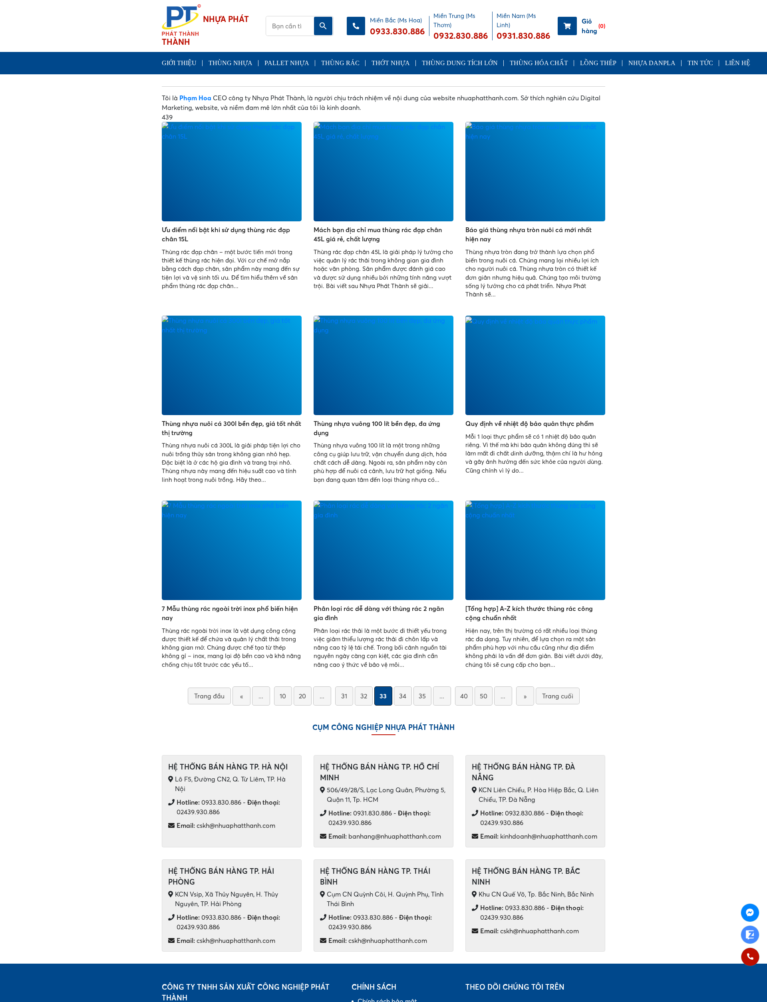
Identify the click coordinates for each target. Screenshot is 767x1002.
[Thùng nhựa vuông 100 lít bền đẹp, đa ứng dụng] (383, 365)
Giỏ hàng (593, 26)
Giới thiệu (179, 63)
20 (302, 696)
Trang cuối (557, 696)
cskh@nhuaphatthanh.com (226, 825)
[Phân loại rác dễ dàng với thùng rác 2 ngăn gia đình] (383, 550)
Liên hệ (737, 63)
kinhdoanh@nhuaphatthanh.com (538, 836)
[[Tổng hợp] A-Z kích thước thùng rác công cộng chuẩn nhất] (535, 550)
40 (464, 696)
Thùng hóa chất (539, 63)
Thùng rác (340, 63)
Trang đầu (209, 696)
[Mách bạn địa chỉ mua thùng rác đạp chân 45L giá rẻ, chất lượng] (383, 171)
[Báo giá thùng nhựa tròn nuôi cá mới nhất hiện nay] (535, 171)
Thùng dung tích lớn (460, 63)
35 (422, 696)
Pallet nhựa (286, 63)
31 (344, 696)
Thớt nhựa (391, 63)
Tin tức (700, 63)
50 (483, 696)
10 (283, 696)
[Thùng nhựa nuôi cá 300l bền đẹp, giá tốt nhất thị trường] (232, 365)
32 (363, 696)
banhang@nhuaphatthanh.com (384, 836)
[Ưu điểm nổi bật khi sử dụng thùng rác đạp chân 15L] (232, 171)
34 (402, 696)
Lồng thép (598, 63)
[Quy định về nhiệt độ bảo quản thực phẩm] (535, 365)
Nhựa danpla (652, 63)
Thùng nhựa (230, 63)
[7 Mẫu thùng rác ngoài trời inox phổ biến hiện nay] (232, 550)
